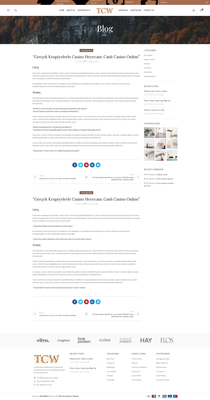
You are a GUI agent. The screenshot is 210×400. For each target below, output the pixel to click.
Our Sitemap (136, 380)
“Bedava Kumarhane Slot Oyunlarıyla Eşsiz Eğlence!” (52, 127)
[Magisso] (63, 340)
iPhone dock (162, 174)
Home (104, 35)
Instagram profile (162, 359)
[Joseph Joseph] (125, 340)
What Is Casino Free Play (154, 110)
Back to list (86, 177)
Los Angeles (111, 371)
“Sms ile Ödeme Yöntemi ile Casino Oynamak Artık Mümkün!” (56, 111)
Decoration (148, 55)
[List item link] (49, 381)
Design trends (149, 59)
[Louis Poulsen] (84, 340)
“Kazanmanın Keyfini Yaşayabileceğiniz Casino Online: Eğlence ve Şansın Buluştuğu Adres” (67, 130)
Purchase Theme (162, 380)
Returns (135, 363)
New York (110, 359)
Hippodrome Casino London (155, 91)
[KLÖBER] (105, 340)
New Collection (162, 363)
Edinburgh (111, 367)
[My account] (193, 10)
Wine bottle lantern (165, 179)
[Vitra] (42, 340)
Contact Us (136, 371)
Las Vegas (110, 380)
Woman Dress (161, 367)
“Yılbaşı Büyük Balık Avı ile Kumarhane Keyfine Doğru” (53, 226)
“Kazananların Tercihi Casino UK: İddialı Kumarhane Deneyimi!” (56, 151)
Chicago (110, 375)
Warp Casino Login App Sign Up (157, 100)
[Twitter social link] (80, 165)
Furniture (147, 68)
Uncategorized (149, 76)
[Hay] (146, 340)
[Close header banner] (207, 2)
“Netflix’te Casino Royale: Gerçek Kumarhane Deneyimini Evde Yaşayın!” (60, 109)
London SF (111, 363)
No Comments (159, 95)
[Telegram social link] (98, 165)
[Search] (15, 10)
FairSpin (147, 64)
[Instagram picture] (149, 132)
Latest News (136, 375)
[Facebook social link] (74, 165)
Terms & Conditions (139, 367)
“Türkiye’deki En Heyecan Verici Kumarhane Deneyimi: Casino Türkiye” (59, 288)
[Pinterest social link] (86, 165)
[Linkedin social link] (92, 165)
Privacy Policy (137, 359)
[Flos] (167, 340)
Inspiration (148, 72)
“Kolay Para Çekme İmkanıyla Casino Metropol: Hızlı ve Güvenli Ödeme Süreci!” (62, 239)
